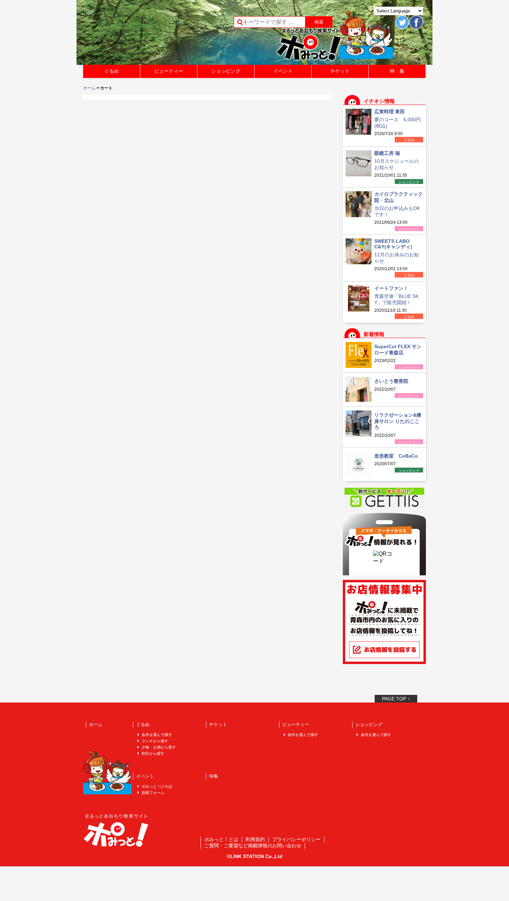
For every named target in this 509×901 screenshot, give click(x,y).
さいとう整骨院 (391, 381)
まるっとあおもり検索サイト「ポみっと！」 (135, 34)
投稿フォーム (153, 792)
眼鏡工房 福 (387, 153)
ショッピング (225, 71)
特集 (213, 776)
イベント (283, 71)
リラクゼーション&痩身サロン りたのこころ (397, 421)
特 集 (397, 71)
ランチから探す (155, 741)
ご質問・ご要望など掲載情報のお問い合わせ (252, 845)
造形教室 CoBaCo (396, 456)
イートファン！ (391, 288)
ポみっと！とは (221, 839)
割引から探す (153, 753)
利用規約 (255, 839)
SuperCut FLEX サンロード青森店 (397, 349)
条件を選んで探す (157, 735)
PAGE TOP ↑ (396, 698)
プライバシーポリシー (296, 839)
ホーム (89, 88)
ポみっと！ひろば (157, 786)
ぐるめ (111, 71)
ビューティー (168, 71)
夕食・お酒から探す (159, 747)
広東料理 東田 (389, 111)
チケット (340, 71)
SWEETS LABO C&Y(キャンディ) (393, 243)
